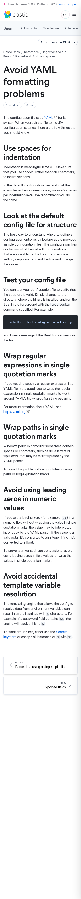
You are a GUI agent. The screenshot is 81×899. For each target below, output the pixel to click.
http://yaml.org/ (15, 412)
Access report (68, 4)
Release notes (29, 28)
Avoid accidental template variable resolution (32, 584)
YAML (48, 118)
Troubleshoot (51, 28)
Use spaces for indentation (27, 152)
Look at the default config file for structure (40, 219)
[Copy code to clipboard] (71, 322)
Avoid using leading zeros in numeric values (34, 498)
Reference (71, 28)
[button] (12, 105)
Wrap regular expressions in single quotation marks (36, 364)
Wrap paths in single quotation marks (36, 431)
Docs (7, 28)
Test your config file (34, 279)
